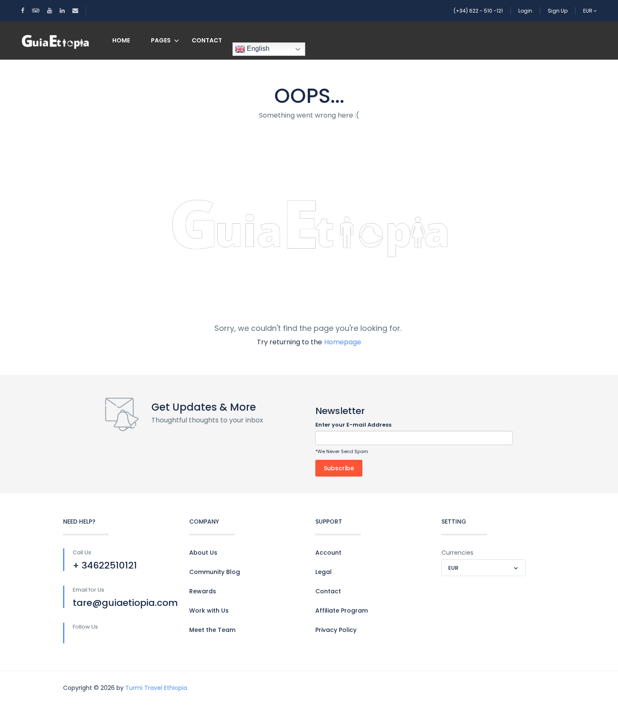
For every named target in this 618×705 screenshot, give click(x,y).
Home (121, 40)
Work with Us (209, 610)
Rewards (202, 591)
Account (328, 552)
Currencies (457, 552)
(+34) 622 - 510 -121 (478, 10)
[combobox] (483, 567)
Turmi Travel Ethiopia (156, 688)
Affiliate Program (341, 610)
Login (525, 10)
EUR (588, 10)
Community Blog (214, 572)
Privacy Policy (336, 630)
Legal (323, 572)
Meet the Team (212, 630)
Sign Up (558, 10)
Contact (207, 40)
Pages (161, 40)
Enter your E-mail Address (353, 425)
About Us (203, 552)
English (257, 48)
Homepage (342, 342)
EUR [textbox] (453, 568)
